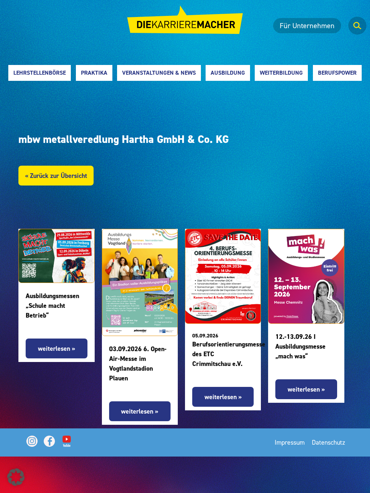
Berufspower (337, 73)
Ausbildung (228, 73)
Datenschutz (328, 442)
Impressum (290, 442)
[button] (16, 477)
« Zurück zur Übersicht (56, 175)
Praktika (94, 73)
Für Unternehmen (307, 25)
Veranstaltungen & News (159, 73)
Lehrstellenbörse (39, 73)
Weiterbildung (281, 73)
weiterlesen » (56, 348)
